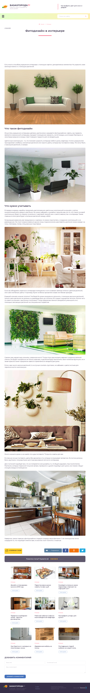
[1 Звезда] (51, 559)
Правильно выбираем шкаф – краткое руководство (19, 617)
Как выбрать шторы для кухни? (67, 616)
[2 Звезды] (52, 559)
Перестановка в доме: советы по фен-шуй (43, 586)
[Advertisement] (45, 51)
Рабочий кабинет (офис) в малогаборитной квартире (45, 616)
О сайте (37, 686)
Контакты (37, 688)
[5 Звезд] (57, 559)
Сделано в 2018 (76, 687)
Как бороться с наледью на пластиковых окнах (21, 647)
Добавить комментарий (15, 676)
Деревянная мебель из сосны (43, 647)
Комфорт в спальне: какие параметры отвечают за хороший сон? (68, 586)
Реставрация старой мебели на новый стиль (67, 647)
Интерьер (13, 582)
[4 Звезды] (55, 559)
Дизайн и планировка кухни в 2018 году (19, 586)
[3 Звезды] (54, 559)
